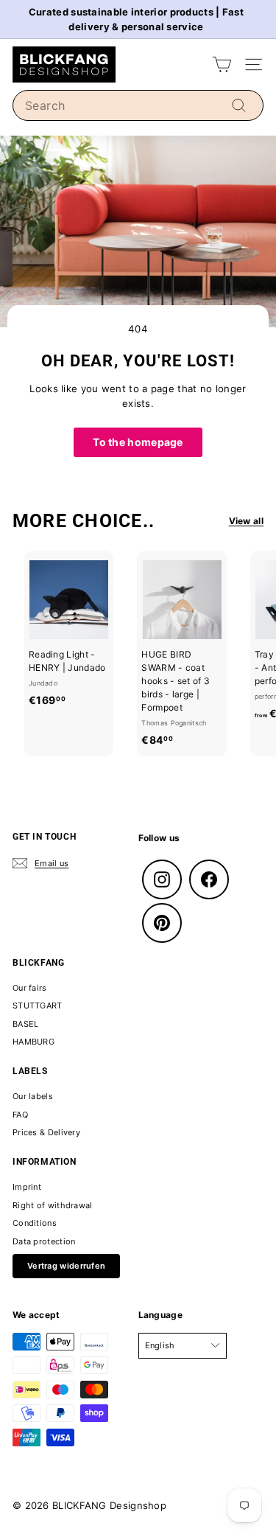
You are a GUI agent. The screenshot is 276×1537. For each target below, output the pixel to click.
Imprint (27, 1187)
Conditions (35, 1223)
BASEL (26, 1024)
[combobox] (138, 105)
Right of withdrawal (53, 1205)
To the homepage (138, 442)
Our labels (33, 1096)
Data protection (44, 1241)
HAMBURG (33, 1041)
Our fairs (30, 988)
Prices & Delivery (46, 1132)
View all (246, 520)
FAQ (20, 1114)
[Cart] (222, 64)
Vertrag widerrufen (66, 1266)
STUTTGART (38, 1005)
